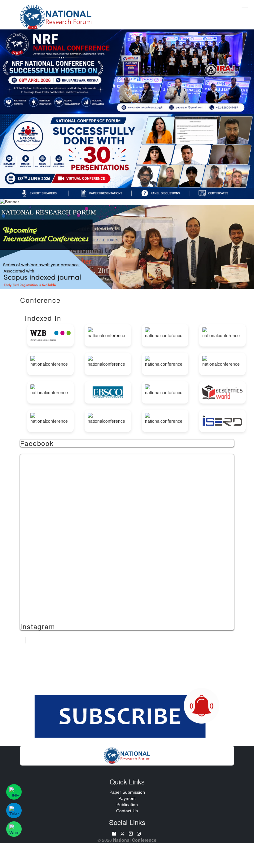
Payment (127, 798)
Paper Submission (127, 792)
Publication (127, 804)
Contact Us (127, 810)
